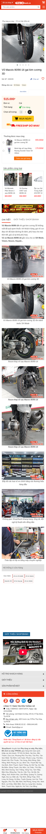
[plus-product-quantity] (30, 112)
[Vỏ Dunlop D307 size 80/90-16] (25, 179)
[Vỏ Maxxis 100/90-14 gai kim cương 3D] (9, 142)
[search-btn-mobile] (38, 7)
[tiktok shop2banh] (30, 701)
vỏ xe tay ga (18, 581)
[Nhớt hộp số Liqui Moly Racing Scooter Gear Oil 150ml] (9, 150)
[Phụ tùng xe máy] (23, 3)
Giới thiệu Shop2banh (26, 219)
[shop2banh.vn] (18, 701)
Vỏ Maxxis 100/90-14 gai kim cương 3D (22, 141)
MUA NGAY (25, 118)
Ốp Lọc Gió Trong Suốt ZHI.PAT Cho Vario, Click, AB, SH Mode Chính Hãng (40, 190)
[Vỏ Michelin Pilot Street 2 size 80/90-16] (10, 179)
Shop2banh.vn (16, 791)
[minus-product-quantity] (21, 112)
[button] (17, 65)
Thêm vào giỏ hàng (23, 158)
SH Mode (17, 85)
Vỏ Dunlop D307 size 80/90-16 (23, 190)
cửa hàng (7, 3)
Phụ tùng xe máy (8, 21)
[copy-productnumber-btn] (34, 79)
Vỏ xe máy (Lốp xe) (22, 21)
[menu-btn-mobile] (43, 7)
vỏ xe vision (28, 581)
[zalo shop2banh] (24, 701)
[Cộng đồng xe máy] (6, 701)
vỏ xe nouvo (29, 576)
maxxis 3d (8, 581)
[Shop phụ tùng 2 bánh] (12, 701)
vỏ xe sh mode (18, 576)
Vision (24, 85)
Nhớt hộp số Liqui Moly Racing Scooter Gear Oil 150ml (23, 150)
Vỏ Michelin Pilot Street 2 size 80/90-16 (10, 190)
